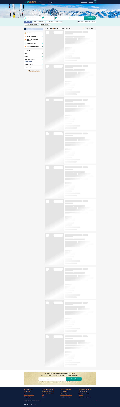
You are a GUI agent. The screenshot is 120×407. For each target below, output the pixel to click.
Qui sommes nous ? (28, 389)
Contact (44, 396)
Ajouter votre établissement (85, 389)
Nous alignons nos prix (29, 395)
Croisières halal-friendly (84, 393)
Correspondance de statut (48, 389)
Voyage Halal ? (27, 391)
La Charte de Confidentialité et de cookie (68, 381)
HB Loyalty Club (52, 2)
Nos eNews (63, 393)
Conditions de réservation (48, 391)
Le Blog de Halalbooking (66, 389)
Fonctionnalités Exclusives (85, 396)
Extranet (81, 395)
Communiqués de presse (66, 395)
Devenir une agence (65, 396)
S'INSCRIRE (73, 379)
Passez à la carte (31, 29)
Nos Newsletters (64, 391)
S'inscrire (91, 2)
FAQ (43, 395)
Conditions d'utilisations (54, 381)
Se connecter (84, 2)
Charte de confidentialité (47, 393)
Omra (25, 393)
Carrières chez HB (83, 391)
